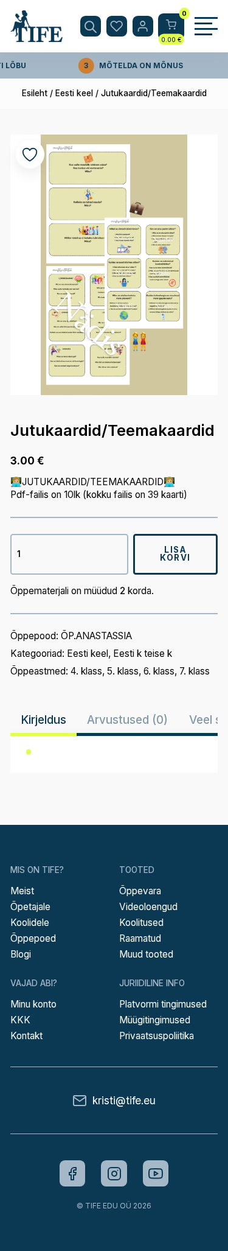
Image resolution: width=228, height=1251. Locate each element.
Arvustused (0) (127, 720)
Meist (22, 891)
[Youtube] (156, 1173)
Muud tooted (146, 954)
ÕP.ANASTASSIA (96, 636)
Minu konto (33, 1004)
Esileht (34, 93)
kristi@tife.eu (124, 1100)
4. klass (86, 671)
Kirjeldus (43, 720)
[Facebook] (73, 1173)
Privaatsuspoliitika (156, 1036)
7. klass (194, 671)
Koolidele (29, 922)
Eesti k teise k (142, 653)
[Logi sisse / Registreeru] (143, 26)
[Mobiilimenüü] (206, 26)
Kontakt (26, 1036)
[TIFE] (36, 36)
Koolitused (141, 922)
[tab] (43, 720)
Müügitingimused (154, 1020)
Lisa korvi (175, 554)
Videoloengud (148, 907)
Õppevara (140, 891)
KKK (20, 1020)
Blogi (20, 954)
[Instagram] (114, 1173)
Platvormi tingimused (163, 1004)
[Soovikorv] (116, 26)
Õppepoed (33, 938)
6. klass (158, 671)
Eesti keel (74, 93)
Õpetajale (30, 907)
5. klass (123, 671)
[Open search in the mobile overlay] (90, 26)
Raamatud (140, 938)
